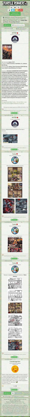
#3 (21, 151)
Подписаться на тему (18, 25)
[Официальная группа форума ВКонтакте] (9, 10)
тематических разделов (16, 363)
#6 (21, 359)
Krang (22, 401)
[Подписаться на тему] (12, 393)
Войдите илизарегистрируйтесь (15, 13)
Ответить (7, 25)
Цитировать (14, 113)
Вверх (24, 403)
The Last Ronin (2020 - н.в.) (13, 20)
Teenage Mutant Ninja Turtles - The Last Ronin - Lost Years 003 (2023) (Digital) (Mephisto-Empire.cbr (14, 102)
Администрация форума (17, 403)
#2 (21, 115)
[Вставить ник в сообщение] (18, 113)
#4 (21, 222)
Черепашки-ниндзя (9, 17)
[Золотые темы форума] (16, 10)
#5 (21, 261)
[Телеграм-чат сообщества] (12, 10)
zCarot (6, 405)
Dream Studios (17, 34)
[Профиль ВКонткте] (14, 386)
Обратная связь (8, 403)
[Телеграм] (16, 386)
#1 (21, 30)
